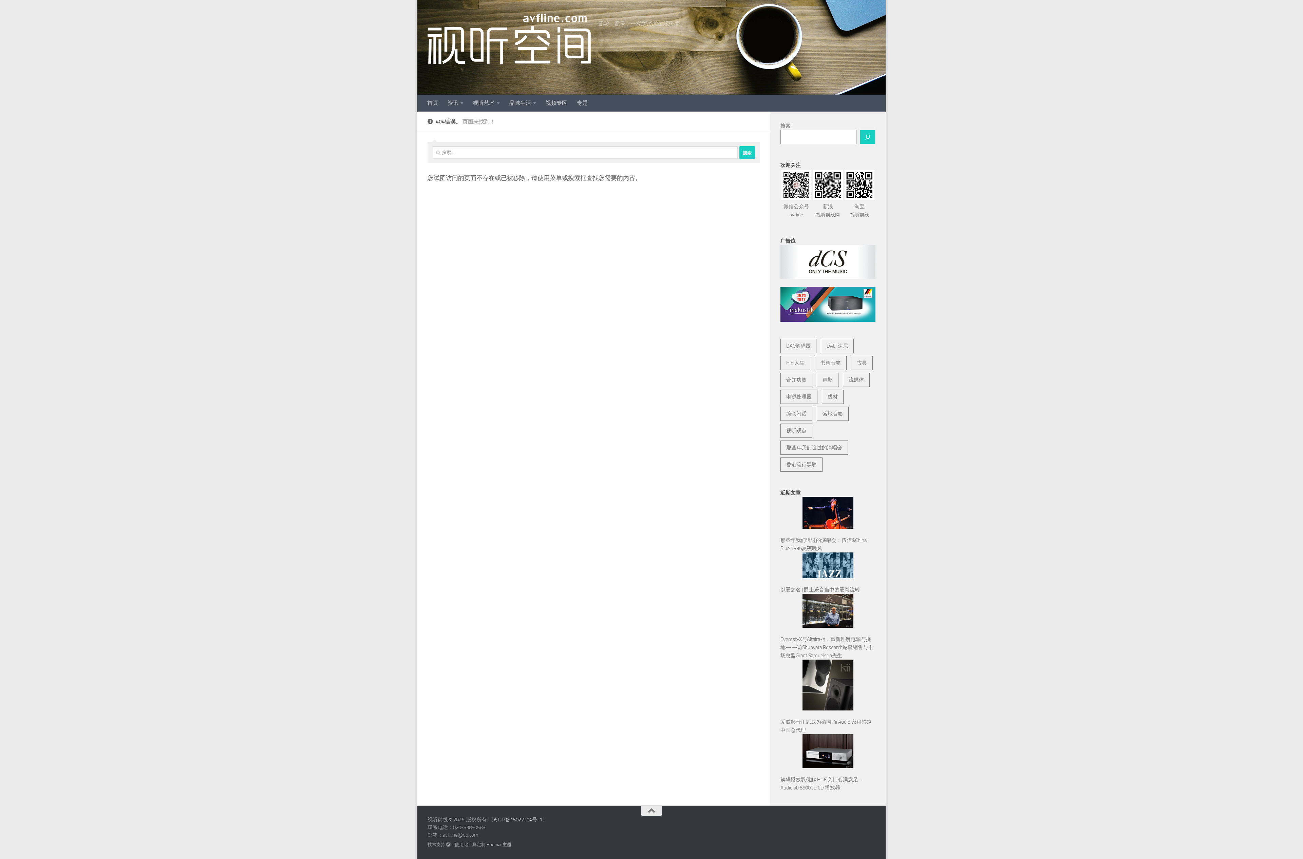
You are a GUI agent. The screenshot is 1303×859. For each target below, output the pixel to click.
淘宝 (859, 210)
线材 (833, 397)
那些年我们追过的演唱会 (814, 448)
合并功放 (796, 380)
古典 (862, 363)
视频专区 (556, 103)
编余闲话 (796, 414)
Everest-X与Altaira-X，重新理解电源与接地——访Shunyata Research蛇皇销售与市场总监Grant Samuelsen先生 (826, 647)
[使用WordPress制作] (448, 844)
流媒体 (856, 380)
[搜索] (867, 137)
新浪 (828, 210)
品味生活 (520, 103)
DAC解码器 (798, 346)
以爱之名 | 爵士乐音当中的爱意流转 (820, 590)
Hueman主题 (499, 844)
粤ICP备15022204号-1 (517, 820)
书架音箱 (830, 363)
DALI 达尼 (837, 346)
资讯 (453, 103)
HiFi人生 (795, 363)
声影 (828, 380)
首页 (432, 103)
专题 (582, 103)
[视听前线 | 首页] (509, 39)
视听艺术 (484, 103)
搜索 (785, 126)
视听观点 (796, 431)
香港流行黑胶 (801, 465)
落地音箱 (833, 414)
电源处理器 (799, 397)
